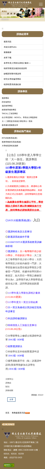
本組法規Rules (10, 47)
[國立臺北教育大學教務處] (22, 3)
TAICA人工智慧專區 (10, 113)
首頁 (7, 413)
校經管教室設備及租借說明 (15, 68)
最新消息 (7, 42)
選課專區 (5, 98)
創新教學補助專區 (9, 110)
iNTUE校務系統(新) (9, 138)
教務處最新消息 (18, 413)
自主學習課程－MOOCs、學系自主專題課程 (19, 117)
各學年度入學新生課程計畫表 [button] (16, 63)
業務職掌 (7, 52)
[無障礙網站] (9, 465)
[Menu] (40, 4)
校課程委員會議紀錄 (12, 84)
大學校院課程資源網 (10, 146)
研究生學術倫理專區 (12, 79)
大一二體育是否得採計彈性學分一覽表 (17, 121)
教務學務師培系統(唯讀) (11, 142)
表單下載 (7, 58)
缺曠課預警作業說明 (12, 74)
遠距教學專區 (7, 106)
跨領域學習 (6, 102)
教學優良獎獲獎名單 (10, 125)
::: (2, 28)
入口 (36, 220)
